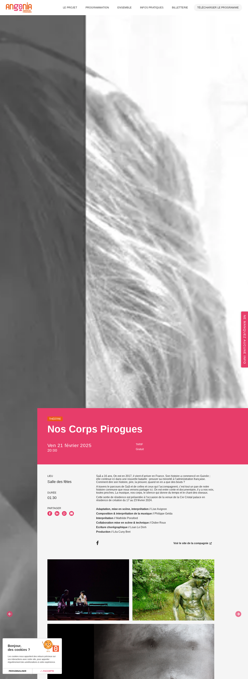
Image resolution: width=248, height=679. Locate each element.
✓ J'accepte (47, 671)
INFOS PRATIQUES (151, 7)
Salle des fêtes (59, 482)
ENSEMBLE (124, 7)
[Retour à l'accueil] (19, 8)
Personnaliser (17, 671)
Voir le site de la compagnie (191, 543)
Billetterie (180, 7)
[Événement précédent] (10, 614)
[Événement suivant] (238, 614)
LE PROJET (70, 7)
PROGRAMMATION (97, 7)
